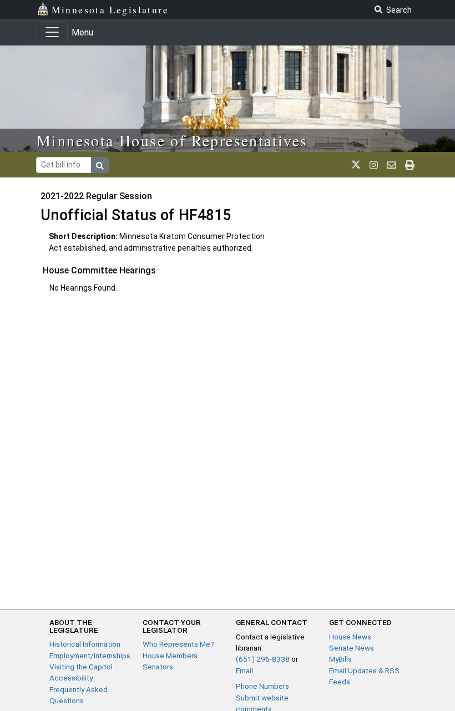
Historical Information (84, 643)
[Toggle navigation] (52, 32)
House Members (170, 655)
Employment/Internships (89, 655)
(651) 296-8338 (263, 658)
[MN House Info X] (356, 164)
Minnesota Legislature (110, 9)
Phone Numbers (262, 686)
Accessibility (71, 677)
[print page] (410, 164)
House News (350, 636)
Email (244, 670)
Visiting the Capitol (81, 666)
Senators (158, 666)
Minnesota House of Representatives (172, 140)
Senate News (351, 647)
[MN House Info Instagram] (373, 164)
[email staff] (391, 164)
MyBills (340, 658)
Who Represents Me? (178, 643)
